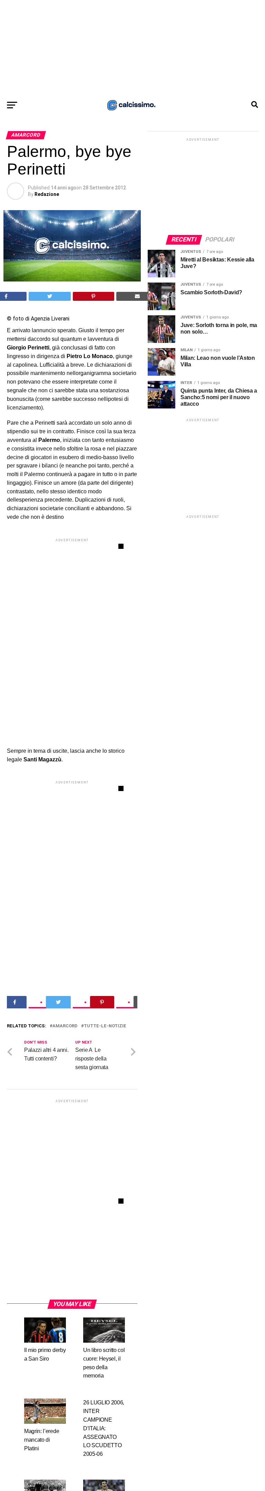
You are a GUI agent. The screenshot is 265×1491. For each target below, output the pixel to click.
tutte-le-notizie (105, 1026)
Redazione (47, 194)
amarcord (65, 1026)
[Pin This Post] (93, 296)
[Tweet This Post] (50, 296)
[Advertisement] (132, 48)
